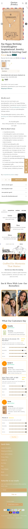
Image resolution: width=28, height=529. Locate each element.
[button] (2, 3)
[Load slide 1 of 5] (12, 40)
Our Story (3, 463)
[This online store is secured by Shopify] (5, 80)
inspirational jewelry (9, 174)
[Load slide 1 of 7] (15, 40)
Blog (2, 466)
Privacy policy (24, 515)
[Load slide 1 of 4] (11, 40)
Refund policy (16, 515)
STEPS (4, 210)
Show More (14, 437)
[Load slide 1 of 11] (21, 40)
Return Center (4, 475)
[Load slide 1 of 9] (18, 40)
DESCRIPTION (11, 210)
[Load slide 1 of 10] (20, 40)
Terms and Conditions (6, 454)
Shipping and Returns (6, 451)
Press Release (4, 469)
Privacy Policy (4, 457)
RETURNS (24, 210)
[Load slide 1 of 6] (14, 40)
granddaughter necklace (18, 107)
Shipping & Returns (6, 88)
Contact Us (4, 460)
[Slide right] (26, 24)
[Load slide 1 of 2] (8, 40)
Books (2, 472)
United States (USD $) (13, 504)
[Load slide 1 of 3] (9, 40)
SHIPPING (18, 210)
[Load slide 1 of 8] (17, 40)
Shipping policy (19, 517)
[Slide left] (2, 24)
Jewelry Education (6, 448)
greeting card (4, 116)
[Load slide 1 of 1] (6, 40)
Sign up (14, 494)
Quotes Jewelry (8, 515)
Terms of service (10, 517)
